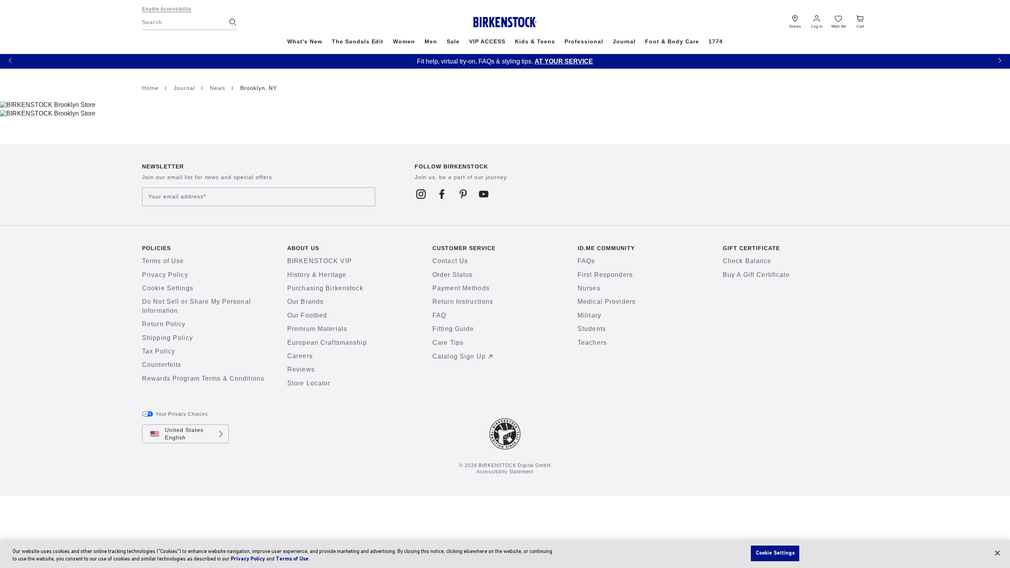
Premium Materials (317, 328)
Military (589, 315)
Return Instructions (462, 301)
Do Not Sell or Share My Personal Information (196, 306)
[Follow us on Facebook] (442, 193)
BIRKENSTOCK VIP (319, 261)
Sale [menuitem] (453, 41)
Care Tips (448, 342)
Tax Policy (158, 351)
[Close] (997, 553)
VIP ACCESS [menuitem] (487, 41)
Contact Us (450, 261)
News (218, 88)
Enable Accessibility (166, 9)
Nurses (589, 288)
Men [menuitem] (431, 41)
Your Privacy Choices (181, 414)
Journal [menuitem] (624, 41)
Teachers (592, 342)
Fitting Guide (453, 328)
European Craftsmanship (327, 342)
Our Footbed (307, 315)
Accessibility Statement (505, 472)
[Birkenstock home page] (505, 22)
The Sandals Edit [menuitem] (358, 41)
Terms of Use (163, 261)
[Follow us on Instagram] (421, 193)
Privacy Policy (165, 274)
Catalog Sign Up (459, 356)
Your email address (177, 197)
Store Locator (309, 383)
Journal (185, 88)
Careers (300, 356)
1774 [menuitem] (716, 41)
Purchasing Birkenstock (325, 288)
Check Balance (747, 261)
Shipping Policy (167, 337)
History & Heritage (316, 274)
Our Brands (305, 301)
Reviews (301, 369)
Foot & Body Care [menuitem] (672, 41)
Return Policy (164, 324)
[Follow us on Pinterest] (462, 193)
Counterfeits (161, 364)
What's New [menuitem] (304, 41)
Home (151, 88)
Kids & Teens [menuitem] (535, 41)
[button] (10, 60)
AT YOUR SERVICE (564, 61)
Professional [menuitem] (584, 41)
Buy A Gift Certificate (756, 274)
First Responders (605, 274)
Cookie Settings (167, 288)
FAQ (439, 315)
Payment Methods (461, 288)
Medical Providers (607, 301)
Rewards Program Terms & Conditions (203, 378)
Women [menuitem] (404, 41)
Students (592, 328)
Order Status (452, 274)
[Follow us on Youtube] (483, 193)
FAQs (586, 261)
